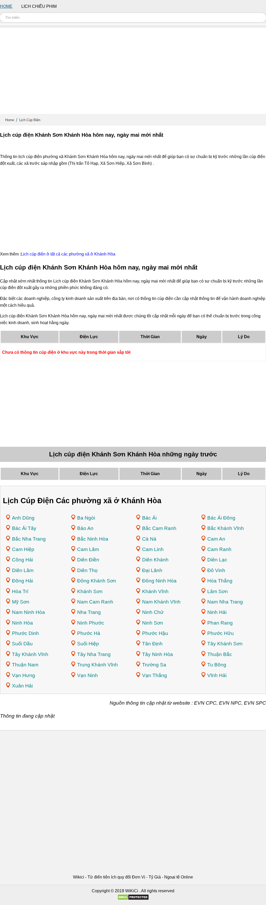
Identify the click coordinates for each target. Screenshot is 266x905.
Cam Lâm (88, 549)
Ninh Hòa (22, 623)
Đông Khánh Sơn (96, 580)
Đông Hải (22, 580)
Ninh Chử (153, 612)
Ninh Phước (90, 623)
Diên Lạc (217, 559)
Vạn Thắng (154, 675)
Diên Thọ (87, 570)
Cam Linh (153, 549)
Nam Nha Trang (225, 602)
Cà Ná (149, 539)
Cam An (216, 539)
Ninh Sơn (152, 623)
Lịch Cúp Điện (29, 120)
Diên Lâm (23, 570)
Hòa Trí (20, 591)
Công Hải (22, 559)
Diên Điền (88, 559)
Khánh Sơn (90, 591)
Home (9, 120)
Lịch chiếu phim (39, 6)
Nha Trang (89, 612)
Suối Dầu (22, 643)
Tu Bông (216, 664)
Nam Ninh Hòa (28, 612)
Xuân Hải (22, 685)
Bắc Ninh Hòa (92, 539)
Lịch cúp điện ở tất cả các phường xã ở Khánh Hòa (68, 254)
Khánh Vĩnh (155, 591)
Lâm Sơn (217, 591)
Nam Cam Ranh (95, 602)
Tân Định (152, 643)
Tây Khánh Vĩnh (30, 654)
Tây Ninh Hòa (157, 654)
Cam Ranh (219, 549)
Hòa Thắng (219, 580)
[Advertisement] (133, 72)
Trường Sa (154, 664)
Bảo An (85, 528)
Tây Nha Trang (94, 654)
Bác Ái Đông (221, 518)
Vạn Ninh (87, 675)
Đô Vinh (216, 570)
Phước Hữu (220, 633)
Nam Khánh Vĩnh (161, 602)
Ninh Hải (217, 612)
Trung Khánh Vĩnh (97, 664)
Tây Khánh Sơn (225, 643)
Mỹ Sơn (20, 602)
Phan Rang (220, 623)
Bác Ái (149, 518)
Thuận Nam (25, 664)
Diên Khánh (155, 559)
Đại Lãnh (152, 570)
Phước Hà (88, 633)
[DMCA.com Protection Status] (133, 899)
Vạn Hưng (23, 675)
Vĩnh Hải (217, 675)
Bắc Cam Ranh (159, 528)
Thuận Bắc (219, 654)
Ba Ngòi (86, 518)
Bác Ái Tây (24, 528)
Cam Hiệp (23, 549)
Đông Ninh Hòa (159, 580)
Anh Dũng (23, 518)
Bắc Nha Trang (29, 539)
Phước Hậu (155, 633)
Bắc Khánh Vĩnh (225, 528)
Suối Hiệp (88, 643)
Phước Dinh (25, 633)
